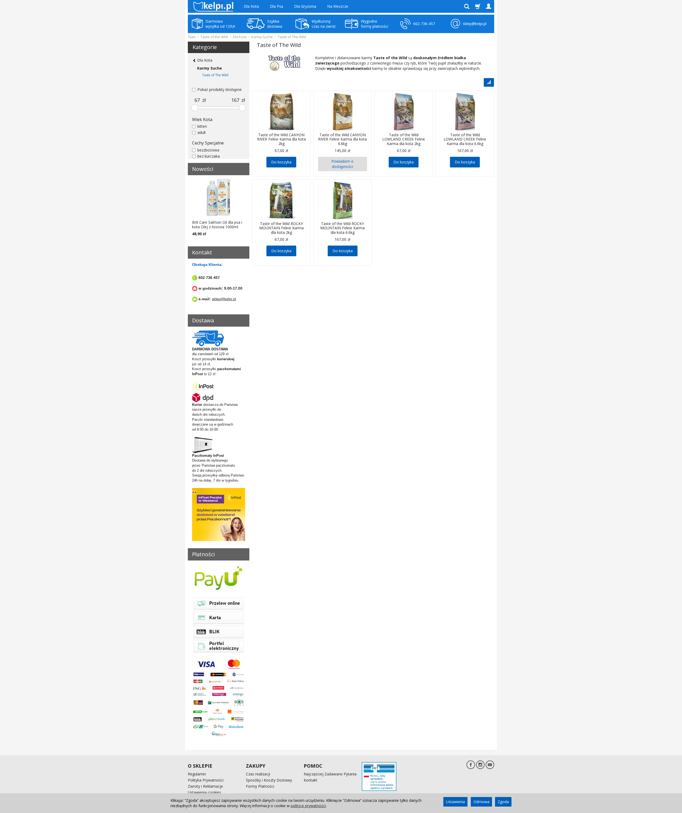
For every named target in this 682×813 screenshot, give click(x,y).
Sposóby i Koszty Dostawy (269, 780)
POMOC (313, 765)
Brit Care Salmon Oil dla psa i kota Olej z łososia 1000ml (217, 224)
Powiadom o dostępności (342, 164)
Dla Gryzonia (305, 6)
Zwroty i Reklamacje (205, 786)
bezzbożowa (208, 150)
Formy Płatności (260, 786)
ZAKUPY (255, 765)
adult (201, 132)
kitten (202, 126)
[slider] (194, 107)
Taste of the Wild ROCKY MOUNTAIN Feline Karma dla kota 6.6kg (342, 228)
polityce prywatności (308, 805)
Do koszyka (281, 162)
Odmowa (481, 801)
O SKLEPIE (200, 765)
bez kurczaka (208, 156)
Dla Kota (251, 6)
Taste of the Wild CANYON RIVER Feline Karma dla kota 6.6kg (342, 139)
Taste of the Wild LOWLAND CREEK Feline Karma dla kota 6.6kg (465, 139)
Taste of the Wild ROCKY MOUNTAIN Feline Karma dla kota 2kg (281, 228)
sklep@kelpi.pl (224, 299)
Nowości (202, 169)
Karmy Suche (209, 68)
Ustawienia (455, 801)
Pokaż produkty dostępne (219, 89)
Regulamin (197, 773)
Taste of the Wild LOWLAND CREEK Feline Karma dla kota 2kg (403, 139)
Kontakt (310, 780)
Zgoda (503, 801)
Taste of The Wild (215, 75)
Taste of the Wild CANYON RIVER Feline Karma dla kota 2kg (281, 139)
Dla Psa (276, 6)
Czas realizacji (258, 773)
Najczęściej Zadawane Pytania (330, 773)
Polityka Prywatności (206, 780)
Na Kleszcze (337, 6)
